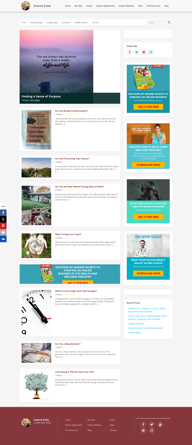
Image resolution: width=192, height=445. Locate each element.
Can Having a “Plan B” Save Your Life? (74, 371)
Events (89, 6)
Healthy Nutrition (81, 22)
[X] (3, 219)
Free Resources (153, 6)
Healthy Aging (52, 22)
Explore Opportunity (105, 6)
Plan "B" (66, 162)
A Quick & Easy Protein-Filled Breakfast (145, 328)
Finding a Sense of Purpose (41, 96)
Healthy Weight (36, 22)
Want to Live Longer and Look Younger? (76, 291)
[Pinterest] (3, 226)
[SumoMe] (3, 239)
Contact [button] (113, 430)
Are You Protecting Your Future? (72, 158)
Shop (140, 6)
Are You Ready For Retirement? (71, 110)
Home (68, 6)
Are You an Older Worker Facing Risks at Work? (79, 186)
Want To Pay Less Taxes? (68, 234)
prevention (66, 22)
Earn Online (35, 100)
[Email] (3, 232)
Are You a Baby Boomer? (67, 343)
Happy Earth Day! (136, 323)
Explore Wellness (126, 6)
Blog (166, 6)
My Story (78, 6)
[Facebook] (3, 212)
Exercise (95, 22)
